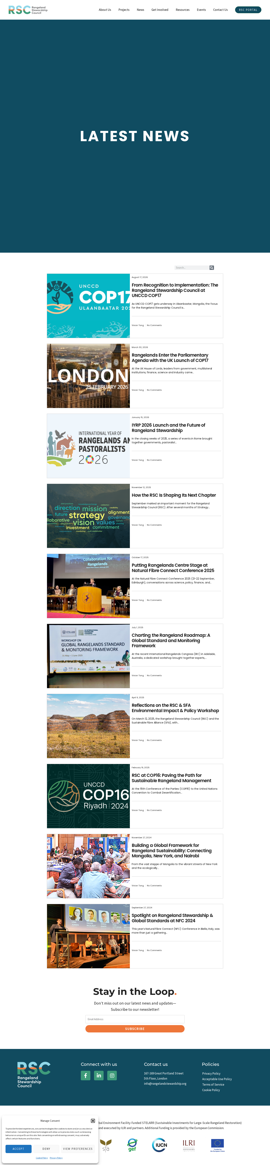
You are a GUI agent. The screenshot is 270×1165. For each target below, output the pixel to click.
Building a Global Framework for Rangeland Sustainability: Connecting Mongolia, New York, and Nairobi (171, 850)
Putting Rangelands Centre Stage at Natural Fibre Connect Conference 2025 (173, 568)
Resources (183, 10)
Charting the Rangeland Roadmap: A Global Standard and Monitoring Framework (171, 640)
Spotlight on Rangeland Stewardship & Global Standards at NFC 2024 (172, 918)
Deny (46, 1149)
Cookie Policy (42, 1157)
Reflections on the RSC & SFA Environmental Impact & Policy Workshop (175, 708)
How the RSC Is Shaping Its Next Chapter (174, 495)
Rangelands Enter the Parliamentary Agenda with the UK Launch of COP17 (170, 357)
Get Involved (160, 10)
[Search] (212, 267)
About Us (105, 10)
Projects (123, 10)
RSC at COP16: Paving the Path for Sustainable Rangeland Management (171, 778)
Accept (18, 1149)
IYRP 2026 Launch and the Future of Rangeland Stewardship (168, 427)
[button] (93, 1121)
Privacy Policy (56, 1157)
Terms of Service (213, 1084)
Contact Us (220, 10)
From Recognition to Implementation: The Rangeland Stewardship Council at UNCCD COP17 (175, 290)
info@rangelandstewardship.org (165, 1084)
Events (201, 10)
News (140, 10)
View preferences (78, 1149)
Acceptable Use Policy (217, 1079)
